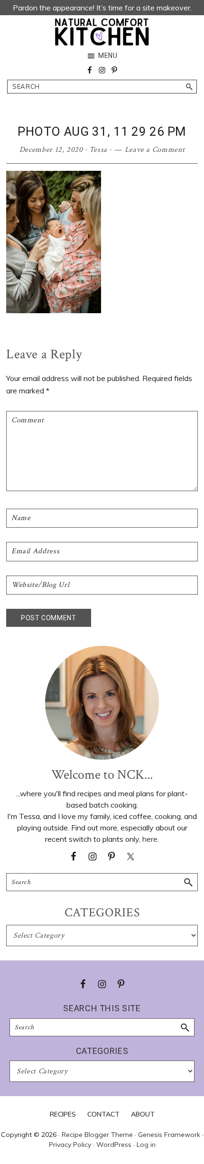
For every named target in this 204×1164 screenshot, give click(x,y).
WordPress (113, 1144)
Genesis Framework (169, 1134)
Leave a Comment (155, 150)
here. (150, 839)
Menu (108, 55)
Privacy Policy (70, 1144)
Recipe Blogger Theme (97, 1134)
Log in (146, 1144)
